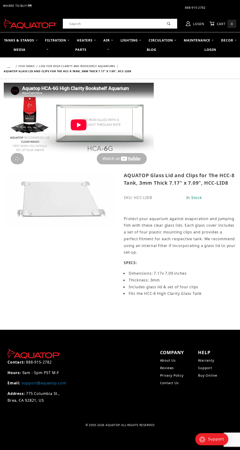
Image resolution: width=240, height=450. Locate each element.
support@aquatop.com (44, 383)
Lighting (129, 40)
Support (205, 368)
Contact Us (169, 383)
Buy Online (207, 375)
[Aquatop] (30, 23)
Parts (80, 49)
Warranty (206, 360)
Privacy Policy (172, 375)
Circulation (161, 40)
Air (106, 40)
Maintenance (197, 40)
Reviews (167, 368)
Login (198, 24)
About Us (168, 360)
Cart (224, 24)
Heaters (85, 40)
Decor (227, 40)
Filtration (55, 40)
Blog (151, 49)
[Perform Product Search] (169, 23)
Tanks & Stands (19, 40)
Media (19, 49)
